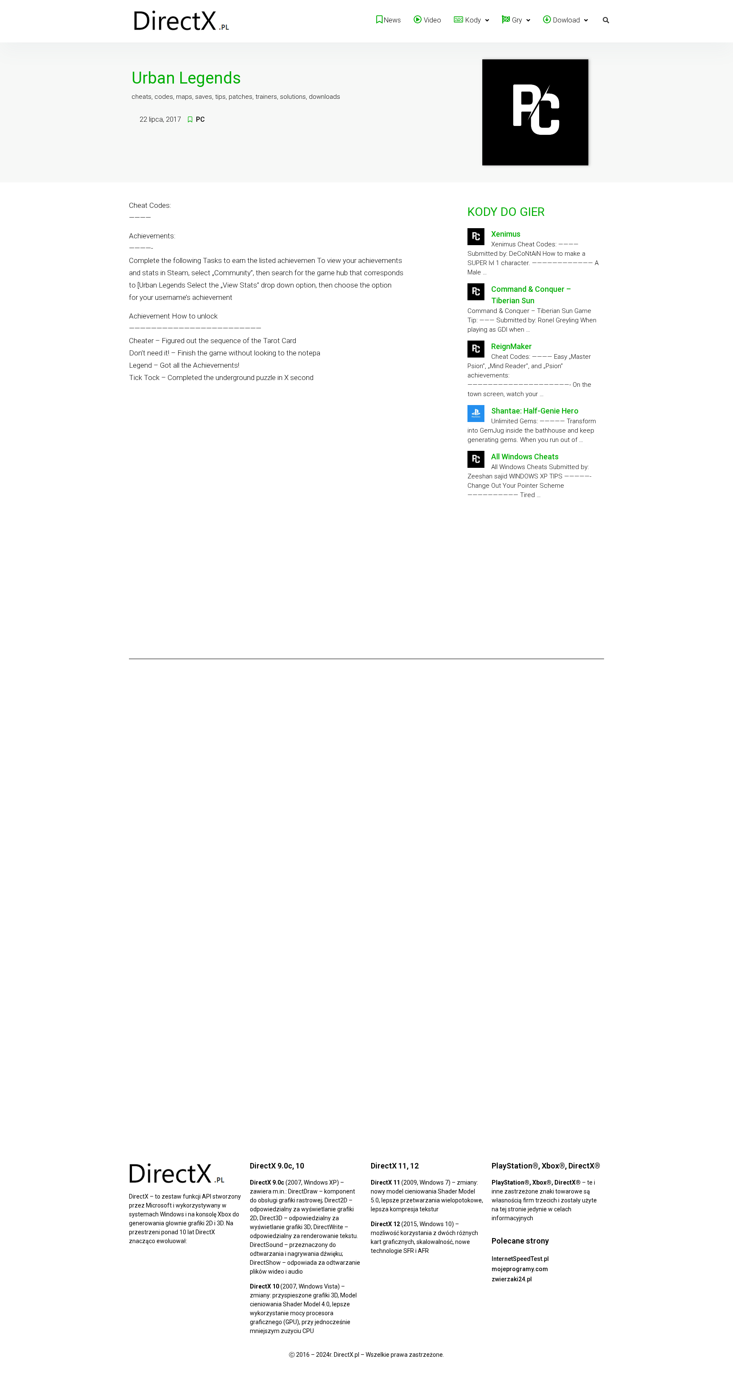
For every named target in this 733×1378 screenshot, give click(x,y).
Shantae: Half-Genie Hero (535, 410)
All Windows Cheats (525, 456)
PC (200, 119)
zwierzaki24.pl (512, 1279)
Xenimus (505, 233)
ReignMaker (511, 346)
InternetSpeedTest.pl (520, 1258)
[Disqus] (366, 784)
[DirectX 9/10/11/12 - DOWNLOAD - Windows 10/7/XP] (182, 21)
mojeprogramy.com (520, 1269)
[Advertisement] (534, 576)
